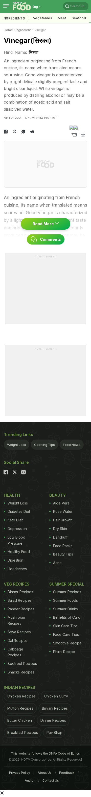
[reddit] (32, 131)
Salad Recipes (20, 600)
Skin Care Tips (65, 626)
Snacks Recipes (21, 672)
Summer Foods (65, 600)
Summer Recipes (67, 592)
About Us (45, 773)
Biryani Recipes (55, 708)
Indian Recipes (19, 687)
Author (30, 780)
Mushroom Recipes (16, 620)
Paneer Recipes (21, 609)
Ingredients (14, 18)
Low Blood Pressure (16, 540)
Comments (50, 239)
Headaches (17, 569)
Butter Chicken (19, 720)
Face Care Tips (66, 634)
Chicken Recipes (21, 696)
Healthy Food (19, 551)
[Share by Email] (74, 135)
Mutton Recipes (20, 708)
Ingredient (23, 30)
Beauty (57, 495)
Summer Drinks (65, 609)
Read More (44, 223)
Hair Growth (63, 520)
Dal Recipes (18, 640)
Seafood (79, 18)
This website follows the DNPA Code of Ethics (45, 753)
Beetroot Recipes (22, 663)
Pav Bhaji (54, 732)
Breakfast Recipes (22, 732)
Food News (71, 445)
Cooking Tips (44, 445)
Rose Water (63, 511)
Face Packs (63, 546)
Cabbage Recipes (15, 652)
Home (8, 30)
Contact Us (50, 780)
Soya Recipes (19, 632)
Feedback (66, 773)
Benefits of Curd (66, 617)
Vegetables (42, 18)
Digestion (15, 560)
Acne (57, 563)
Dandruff (60, 537)
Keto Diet (15, 520)
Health (12, 495)
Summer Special (66, 584)
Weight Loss (16, 445)
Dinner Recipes (20, 592)
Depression (17, 528)
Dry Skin (60, 528)
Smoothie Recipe (67, 643)
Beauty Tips (63, 554)
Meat (62, 18)
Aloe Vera (61, 503)
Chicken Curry (56, 696)
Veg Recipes (16, 584)
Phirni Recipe (64, 651)
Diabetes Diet (19, 511)
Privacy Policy (19, 773)
